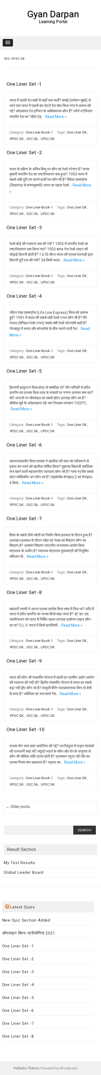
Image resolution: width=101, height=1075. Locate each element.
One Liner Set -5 (24, 371)
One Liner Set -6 (24, 445)
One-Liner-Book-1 (39, 132)
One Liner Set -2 (24, 152)
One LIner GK (77, 132)
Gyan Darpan (53, 14)
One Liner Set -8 (24, 592)
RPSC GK (17, 139)
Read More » (56, 116)
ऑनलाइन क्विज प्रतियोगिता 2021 (28, 933)
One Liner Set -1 (24, 84)
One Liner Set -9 (24, 661)
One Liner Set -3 (24, 227)
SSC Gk (32, 139)
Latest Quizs (22, 907)
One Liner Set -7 (24, 518)
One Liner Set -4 (24, 296)
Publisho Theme (25, 1068)
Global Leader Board (24, 872)
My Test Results (19, 862)
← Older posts (18, 806)
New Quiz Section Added (26, 920)
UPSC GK (48, 139)
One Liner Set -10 (25, 729)
